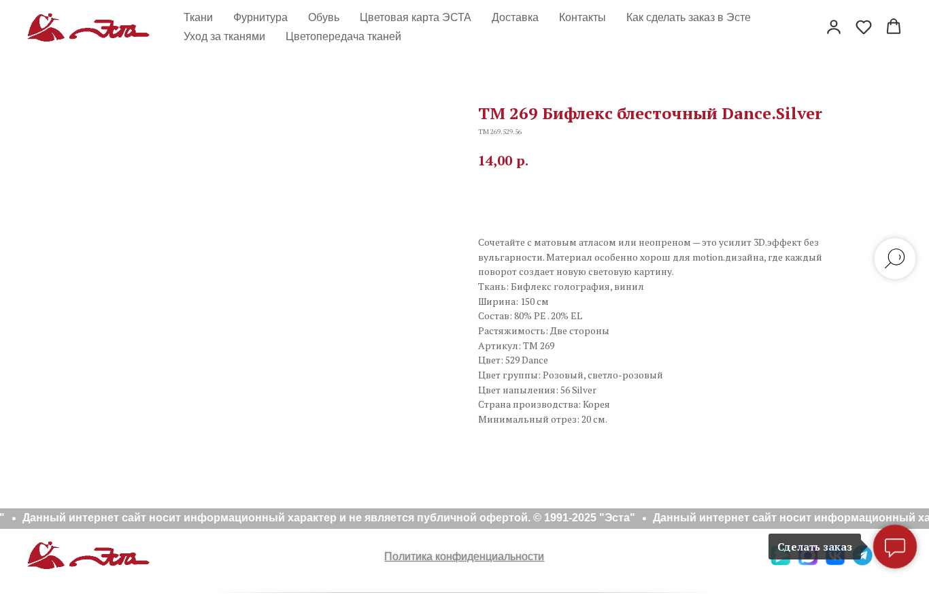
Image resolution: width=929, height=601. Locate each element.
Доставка (515, 17)
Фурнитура (260, 17)
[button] (834, 26)
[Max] (808, 562)
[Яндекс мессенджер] (781, 562)
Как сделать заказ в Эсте (688, 17)
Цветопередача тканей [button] (343, 36)
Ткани (198, 17)
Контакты (582, 17)
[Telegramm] (862, 562)
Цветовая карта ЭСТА (415, 17)
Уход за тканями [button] (224, 36)
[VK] (835, 562)
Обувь (323, 17)
